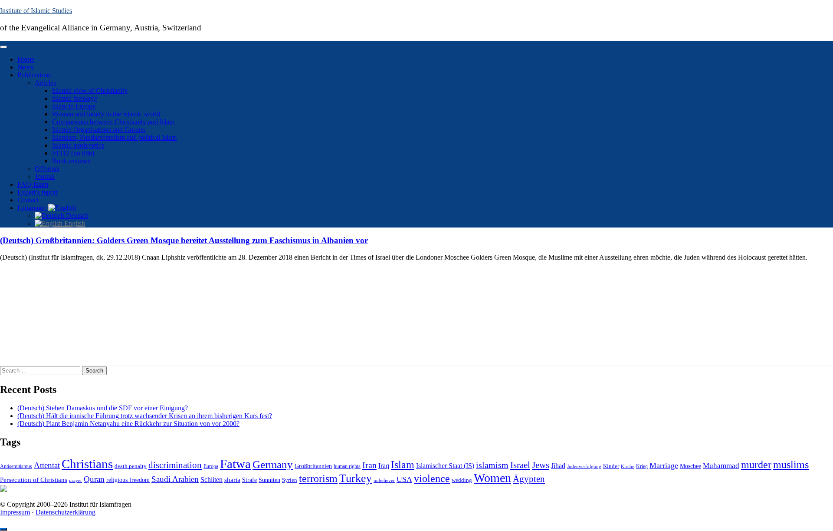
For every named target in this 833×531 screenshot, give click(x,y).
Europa (210, 466)
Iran (369, 465)
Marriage (663, 465)
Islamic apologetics (78, 145)
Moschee (690, 466)
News (25, 67)
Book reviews (71, 161)
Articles (45, 82)
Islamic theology (74, 98)
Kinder (611, 466)
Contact (28, 200)
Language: (32, 207)
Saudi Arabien (175, 479)
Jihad (558, 466)
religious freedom (128, 480)
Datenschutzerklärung (65, 512)
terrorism (318, 478)
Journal (45, 176)
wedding (462, 480)
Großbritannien (313, 466)
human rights (347, 466)
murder (756, 464)
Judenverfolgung (584, 466)
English (73, 223)
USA (404, 479)
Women (492, 478)
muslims (791, 464)
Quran (94, 479)
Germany (273, 464)
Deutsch (76, 215)
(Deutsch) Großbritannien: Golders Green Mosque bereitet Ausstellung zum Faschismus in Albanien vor (184, 240)
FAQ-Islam (32, 184)
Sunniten (269, 479)
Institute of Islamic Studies (36, 10)
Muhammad (721, 466)
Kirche (627, 466)
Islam (402, 464)
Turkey (355, 478)
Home (25, 59)
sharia (232, 479)
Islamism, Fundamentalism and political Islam (114, 137)
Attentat (47, 465)
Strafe (249, 480)
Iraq (383, 466)
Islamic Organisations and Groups (98, 129)
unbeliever (384, 480)
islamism (492, 465)
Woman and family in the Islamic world (106, 114)
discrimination (175, 465)
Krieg (642, 466)
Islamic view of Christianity (90, 90)
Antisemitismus (16, 466)
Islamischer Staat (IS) (445, 465)
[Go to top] (3, 529)
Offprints (47, 168)
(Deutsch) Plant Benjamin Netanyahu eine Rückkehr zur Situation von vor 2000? (128, 423)
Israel (520, 465)
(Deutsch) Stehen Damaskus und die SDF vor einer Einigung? (102, 408)
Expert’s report (37, 192)
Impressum (15, 512)
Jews (540, 465)
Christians (87, 464)
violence (432, 478)
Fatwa (235, 464)
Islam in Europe (73, 106)
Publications (34, 75)
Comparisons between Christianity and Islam (113, 121)
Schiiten (211, 480)
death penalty (131, 466)
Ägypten (529, 479)
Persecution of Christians (33, 479)
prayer (75, 480)
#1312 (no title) (73, 153)
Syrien (289, 480)
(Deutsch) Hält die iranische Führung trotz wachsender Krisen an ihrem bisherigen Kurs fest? (144, 415)
